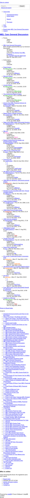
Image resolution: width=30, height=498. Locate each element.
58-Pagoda (17, 156)
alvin (6, 152)
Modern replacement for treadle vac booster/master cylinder (13, 140)
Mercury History (8, 76)
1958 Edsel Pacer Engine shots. (12, 210)
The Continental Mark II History (12, 94)
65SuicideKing (9, 240)
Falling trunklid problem (10, 201)
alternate (7, 277)
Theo (15, 235)
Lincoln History (7, 85)
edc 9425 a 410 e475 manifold (12, 171)
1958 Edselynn (9, 124)
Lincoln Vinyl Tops (8, 238)
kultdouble (8, 259)
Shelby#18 (8, 183)
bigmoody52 (8, 220)
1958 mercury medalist (10, 219)
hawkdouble (8, 268)
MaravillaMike (9, 143)
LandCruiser (8, 115)
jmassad (16, 82)
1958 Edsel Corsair (9, 228)
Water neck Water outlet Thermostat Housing (16, 122)
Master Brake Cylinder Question (12, 113)
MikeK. (7, 132)
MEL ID (5, 131)
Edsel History (7, 67)
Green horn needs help (10, 247)
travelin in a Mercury (9, 298)
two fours (6, 275)
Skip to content (4, 2)
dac (6, 249)
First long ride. (7, 159)
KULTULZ (17, 272)
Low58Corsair (9, 202)
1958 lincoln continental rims (11, 150)
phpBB (9, 494)
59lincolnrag (8, 68)
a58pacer (17, 73)
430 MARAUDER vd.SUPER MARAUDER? (16, 266)
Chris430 (11, 55)
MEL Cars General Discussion (14, 34)
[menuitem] (12, 14)
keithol (16, 177)
